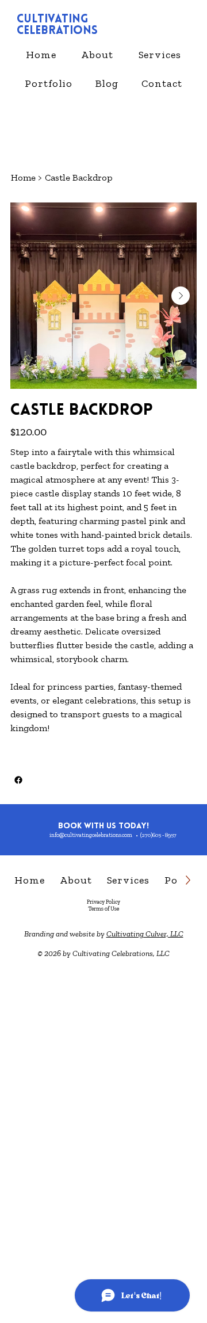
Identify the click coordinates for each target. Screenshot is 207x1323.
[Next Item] (180, 295)
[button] (160, 55)
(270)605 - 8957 (158, 835)
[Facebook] (18, 780)
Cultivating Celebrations (57, 25)
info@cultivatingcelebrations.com (90, 835)
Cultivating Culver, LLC (144, 934)
